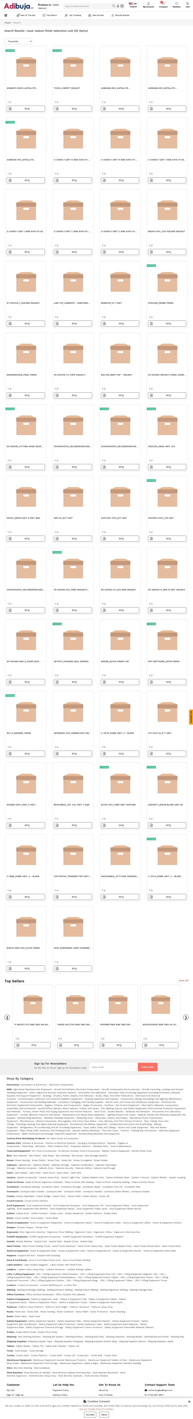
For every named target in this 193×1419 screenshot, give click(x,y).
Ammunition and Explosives (92, 1092)
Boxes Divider (101, 1160)
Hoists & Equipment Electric (127, 1251)
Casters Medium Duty (93, 1177)
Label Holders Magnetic (36, 1265)
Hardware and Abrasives (137, 1111)
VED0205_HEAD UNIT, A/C (161, 446)
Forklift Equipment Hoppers (109, 1236)
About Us (103, 1390)
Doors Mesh (52, 1218)
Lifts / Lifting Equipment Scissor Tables (98, 1277)
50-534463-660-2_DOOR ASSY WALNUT (23, 662)
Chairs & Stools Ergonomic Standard (44, 1182)
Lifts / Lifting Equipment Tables (116, 1280)
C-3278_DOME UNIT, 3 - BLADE (117, 733)
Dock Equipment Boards (38, 1205)
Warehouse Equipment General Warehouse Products (59, 1360)
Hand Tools (100, 1111)
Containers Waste (91, 1187)
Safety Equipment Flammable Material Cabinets (129, 1327)
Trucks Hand (22, 1355)
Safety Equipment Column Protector (84, 1327)
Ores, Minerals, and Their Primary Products (120, 1121)
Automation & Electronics (34, 1084)
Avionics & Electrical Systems (60, 1143)
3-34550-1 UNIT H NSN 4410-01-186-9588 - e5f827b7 (71, 160)
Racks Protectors (99, 1311)
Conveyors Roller (72, 1191)
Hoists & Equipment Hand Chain (159, 1251)
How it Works (106, 1395)
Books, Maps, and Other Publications (114, 1095)
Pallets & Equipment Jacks (44, 1299)
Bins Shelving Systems (29, 1336)
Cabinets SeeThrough (104, 1168)
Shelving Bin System (53, 1336)
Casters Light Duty (70, 1177)
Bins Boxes (77, 1155)
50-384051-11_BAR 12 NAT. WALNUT (166, 589)
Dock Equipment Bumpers (66, 1205)
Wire (9, 1368)
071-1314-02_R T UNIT (160, 733)
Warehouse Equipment (19, 1360)
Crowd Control (15, 1201)
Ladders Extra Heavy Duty (30, 1269)
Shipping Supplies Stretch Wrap (101, 1341)
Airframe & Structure (32, 1143)
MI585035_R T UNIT (111, 303)
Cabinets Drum (46, 1168)
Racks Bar (20, 1311)
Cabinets (11, 1165)
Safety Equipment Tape (89, 1324)
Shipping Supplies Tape (40, 1341)
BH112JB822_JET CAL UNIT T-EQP (71, 804)
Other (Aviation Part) (58, 1146)
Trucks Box (82, 1355)
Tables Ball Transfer (55, 1346)
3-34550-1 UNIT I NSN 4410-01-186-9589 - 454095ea (167, 160)
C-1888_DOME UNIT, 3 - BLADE (23, 876)
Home (8, 22)
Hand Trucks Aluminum (64, 1246)
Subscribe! (147, 1067)
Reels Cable (21, 1316)
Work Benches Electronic (105, 1372)
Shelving (11, 1336)
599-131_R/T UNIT (63, 518)
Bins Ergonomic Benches (32, 1232)
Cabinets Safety (83, 1168)
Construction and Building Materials (38, 1102)
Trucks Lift (69, 1355)
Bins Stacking (63, 1155)
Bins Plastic (35, 1155)
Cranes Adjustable (25, 1196)
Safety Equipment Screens (125, 1321)
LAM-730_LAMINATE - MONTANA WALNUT (71, 304)
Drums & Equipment (17, 1222)
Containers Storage (71, 1187)
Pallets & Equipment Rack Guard (105, 1302)
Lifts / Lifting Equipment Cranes (136, 1277)
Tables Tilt (37, 1346)
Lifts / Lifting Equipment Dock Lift (97, 1274)
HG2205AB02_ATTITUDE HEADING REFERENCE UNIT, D (119, 877)
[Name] (114, 6)
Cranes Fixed (74, 1196)
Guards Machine (24, 1241)
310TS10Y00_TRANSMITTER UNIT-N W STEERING (72, 877)
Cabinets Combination (82, 1165)
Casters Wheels (159, 1177)
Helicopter (40, 1146)
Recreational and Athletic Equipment (88, 1124)
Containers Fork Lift (112, 1187)
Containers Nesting (30, 1187)
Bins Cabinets (20, 1155)
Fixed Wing (27, 1146)
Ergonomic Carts (83, 1232)
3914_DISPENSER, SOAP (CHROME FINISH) (71, 949)
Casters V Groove (140, 1177)
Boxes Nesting (22, 1160)
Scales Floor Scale (47, 1332)
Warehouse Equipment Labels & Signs (79, 1363)
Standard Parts (100, 1146)
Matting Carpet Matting (86, 1290)
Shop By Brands (122, 15)
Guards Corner (71, 1241)
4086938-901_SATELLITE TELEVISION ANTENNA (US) (21, 160)
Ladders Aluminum (55, 1269)
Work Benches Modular (96, 1376)
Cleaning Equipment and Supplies (101, 1099)
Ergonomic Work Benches (127, 1232)
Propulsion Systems (81, 1146)
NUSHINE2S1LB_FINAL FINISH (22, 375)
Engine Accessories (92, 1105)
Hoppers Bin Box (26, 1255)
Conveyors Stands (140, 1191)
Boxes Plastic (39, 1160)
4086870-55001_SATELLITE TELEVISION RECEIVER (21, 89)
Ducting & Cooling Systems (91, 1143)
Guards (10, 1241)
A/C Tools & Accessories (44, 1151)
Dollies (10, 1213)
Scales (10, 1332)
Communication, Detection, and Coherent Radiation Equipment (50, 1099)
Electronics (13, 1084)
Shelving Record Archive (156, 1336)
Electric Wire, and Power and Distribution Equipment (132, 1102)
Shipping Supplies (16, 1341)
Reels (10, 1316)
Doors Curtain (22, 1218)
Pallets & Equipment (18, 1299)
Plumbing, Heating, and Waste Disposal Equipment (42, 1124)
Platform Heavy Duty (102, 1307)
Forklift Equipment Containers (78, 1236)
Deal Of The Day (28, 15)
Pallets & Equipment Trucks (73, 1302)
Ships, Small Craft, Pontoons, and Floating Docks (45, 1130)
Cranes (10, 1196)
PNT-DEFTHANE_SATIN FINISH (163, 661)
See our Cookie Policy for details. (96, 1409)
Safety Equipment (17, 1321)
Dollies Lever (56, 1213)
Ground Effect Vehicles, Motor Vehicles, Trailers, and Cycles (68, 1108)
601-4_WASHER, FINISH (19, 733)
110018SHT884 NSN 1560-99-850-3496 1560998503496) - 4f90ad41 (115, 1025)
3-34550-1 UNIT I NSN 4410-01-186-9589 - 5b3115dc (26, 232)
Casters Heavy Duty (49, 1177)
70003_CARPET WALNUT (67, 88)
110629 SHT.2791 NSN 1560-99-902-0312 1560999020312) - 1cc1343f (73, 1025)
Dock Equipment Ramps (62, 1208)
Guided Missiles (115, 1111)
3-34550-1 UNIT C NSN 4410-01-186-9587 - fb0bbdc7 (71, 232)
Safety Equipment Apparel (41, 1321)
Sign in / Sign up (15, 1395)
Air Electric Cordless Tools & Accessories (79, 1151)
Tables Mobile (23, 1346)
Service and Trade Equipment (133, 1127)
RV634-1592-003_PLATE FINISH (23, 948)
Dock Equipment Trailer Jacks (92, 1208)
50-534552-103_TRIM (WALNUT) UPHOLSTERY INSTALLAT (70, 590)
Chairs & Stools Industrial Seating (113, 1182)
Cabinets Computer (26, 1168)
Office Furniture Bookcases (40, 1294)
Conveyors (12, 1191)
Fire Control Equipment (127, 1105)
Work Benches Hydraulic (70, 1376)
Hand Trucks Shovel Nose (147, 1246)
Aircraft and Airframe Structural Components (77, 1089)
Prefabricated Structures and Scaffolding (130, 1124)
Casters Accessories (27, 1177)
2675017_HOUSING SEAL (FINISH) (71, 661)
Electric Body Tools (142, 1151)
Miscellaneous (27, 1121)
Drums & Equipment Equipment (46, 1222)
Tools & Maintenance (120, 1146)
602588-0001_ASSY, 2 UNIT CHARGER (21, 805)
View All (183, 980)
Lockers (11, 1285)
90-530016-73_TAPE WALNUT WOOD (69, 376)
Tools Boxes (21, 1350)
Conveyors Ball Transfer (32, 1191)
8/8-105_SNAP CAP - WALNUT (116, 375)
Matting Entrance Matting (60, 1290)
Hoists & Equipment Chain (43, 1251)
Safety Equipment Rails (69, 1321)
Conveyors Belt (54, 1191)
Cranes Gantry (90, 1196)
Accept (90, 1414)
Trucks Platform (39, 1355)
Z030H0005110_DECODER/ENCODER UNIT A (120, 447)
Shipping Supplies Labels (160, 1341)
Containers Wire (132, 1187)
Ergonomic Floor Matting (60, 1232)
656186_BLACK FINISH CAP (115, 661)
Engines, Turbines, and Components (63, 1105)
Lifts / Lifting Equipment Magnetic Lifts (137, 1274)
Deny (104, 1414)
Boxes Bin (66, 1160)
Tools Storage (36, 1350)
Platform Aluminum (79, 1307)
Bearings (47, 1095)
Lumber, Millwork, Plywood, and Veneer (40, 1114)
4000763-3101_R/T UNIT (114, 518)
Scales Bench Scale (26, 1332)
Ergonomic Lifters (103, 1232)
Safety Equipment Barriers (96, 1321)
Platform (12, 1307)
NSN (9, 1089)
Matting (11, 1290)
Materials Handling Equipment (59, 1118)
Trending (10, 51)
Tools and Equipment (18, 1151)
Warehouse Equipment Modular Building (120, 1363)
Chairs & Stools (15, 1182)
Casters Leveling (177, 1177)
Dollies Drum (22, 1213)
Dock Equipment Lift (92, 1205)
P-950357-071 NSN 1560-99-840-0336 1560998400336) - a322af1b (32, 1025)
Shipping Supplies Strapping (68, 1341)
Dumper (11, 1227)
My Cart (11, 1390)
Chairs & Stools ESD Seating (79, 1182)
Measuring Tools (85, 1118)
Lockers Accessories (27, 1285)
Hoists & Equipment (17, 1251)
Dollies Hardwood (74, 1213)
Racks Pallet (82, 1311)
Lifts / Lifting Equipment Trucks (151, 1280)
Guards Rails (86, 1241)
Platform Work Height (56, 1307)
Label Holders (14, 1265)
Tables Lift (73, 1346)
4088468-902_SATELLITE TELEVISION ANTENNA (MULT (116, 89)
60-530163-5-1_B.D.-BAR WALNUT (118, 589)
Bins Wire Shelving (23, 1368)
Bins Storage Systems (96, 1155)
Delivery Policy (60, 1395)
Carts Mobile (20, 1173)
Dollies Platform (93, 1213)
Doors (10, 1218)
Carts (10, 1173)
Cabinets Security (64, 1168)
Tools (10, 1350)
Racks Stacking (117, 1311)
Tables (10, 1346)
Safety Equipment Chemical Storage (44, 1327)
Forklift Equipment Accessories (45, 1236)
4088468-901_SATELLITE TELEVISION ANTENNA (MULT (163, 89)
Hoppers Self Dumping (48, 1255)
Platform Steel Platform (30, 1307)
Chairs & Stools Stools (143, 1182)
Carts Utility (63, 1173)
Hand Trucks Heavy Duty (90, 1246)
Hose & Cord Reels (17, 1260)
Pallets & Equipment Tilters (43, 1302)
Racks (10, 1311)
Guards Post (40, 1241)
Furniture (108, 1105)
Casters (11, 1177)
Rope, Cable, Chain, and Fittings (99, 1127)
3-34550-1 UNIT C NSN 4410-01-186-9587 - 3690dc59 (118, 232)
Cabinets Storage (60, 1165)
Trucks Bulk (96, 1355)
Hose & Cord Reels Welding (76, 1260)
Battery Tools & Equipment (116, 1151)
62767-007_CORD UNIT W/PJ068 (118, 804)
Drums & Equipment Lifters (136, 1222)
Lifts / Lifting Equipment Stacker (47, 1280)
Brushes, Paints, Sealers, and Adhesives (73, 1095)
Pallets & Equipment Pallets (103, 1299)
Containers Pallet (50, 1187)
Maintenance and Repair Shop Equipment (83, 1114)
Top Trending (75, 15)
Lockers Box (70, 1285)
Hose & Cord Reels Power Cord (44, 1260)
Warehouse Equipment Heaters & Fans (107, 1360)
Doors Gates (37, 1218)
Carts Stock (49, 1173)
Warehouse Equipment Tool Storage (39, 1363)
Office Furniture (15, 1294)
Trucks (10, 1355)
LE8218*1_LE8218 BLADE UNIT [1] (165, 804)
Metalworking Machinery (29, 1118)
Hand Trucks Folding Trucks (36, 1246)
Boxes (10, 1160)
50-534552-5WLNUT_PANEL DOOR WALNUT (166, 376)
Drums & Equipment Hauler (78, 1222)
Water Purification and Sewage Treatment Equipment (49, 1133)
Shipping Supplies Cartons (132, 1341)
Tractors (124, 1130)
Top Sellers (51, 15)
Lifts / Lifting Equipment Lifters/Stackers (57, 1274)
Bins (9, 1155)
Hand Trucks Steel (171, 1246)
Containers (13, 1187)
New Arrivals (98, 15)
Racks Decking (47, 1311)
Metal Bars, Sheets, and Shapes (111, 1118)
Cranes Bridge (43, 1196)
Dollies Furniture (39, 1213)
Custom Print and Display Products (26, 1138)
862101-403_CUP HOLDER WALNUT (166, 231)
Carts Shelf (35, 1173)
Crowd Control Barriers (36, 1201)
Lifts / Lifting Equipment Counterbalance (54, 1277)
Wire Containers (42, 1368)
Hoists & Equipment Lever (72, 1251)
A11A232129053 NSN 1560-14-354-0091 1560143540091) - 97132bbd (160, 1025)
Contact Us (191, 717)
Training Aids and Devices (144, 1130)
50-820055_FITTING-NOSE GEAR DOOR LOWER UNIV (24, 447)
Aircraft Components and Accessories (121, 1089)
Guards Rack (55, 1241)
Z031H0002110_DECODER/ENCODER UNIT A (72, 447)
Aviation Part (14, 1143)
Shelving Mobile (134, 1336)
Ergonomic (12, 1232)
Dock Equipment (16, 1205)
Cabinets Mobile (41, 1165)
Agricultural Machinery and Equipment (32, 1089)
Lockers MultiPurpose (51, 1285)
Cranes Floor (58, 1196)
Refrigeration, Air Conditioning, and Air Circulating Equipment (50, 1127)
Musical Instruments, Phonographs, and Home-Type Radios (66, 1121)
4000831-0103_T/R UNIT (161, 518)
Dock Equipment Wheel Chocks (125, 1208)
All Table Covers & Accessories (62, 1138)
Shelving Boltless (74, 1336)
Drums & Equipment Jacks (107, 1222)
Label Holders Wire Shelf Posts (66, 1265)
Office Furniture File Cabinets (70, 1294)
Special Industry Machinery (86, 1130)
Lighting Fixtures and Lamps (121, 1114)
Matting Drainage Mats (141, 1290)
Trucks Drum (110, 1355)
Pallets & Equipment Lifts (73, 1299)
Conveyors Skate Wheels (116, 1191)
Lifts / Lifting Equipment (20, 1274)
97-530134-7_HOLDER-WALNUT (23, 303)
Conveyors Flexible (92, 1191)
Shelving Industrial (115, 1336)
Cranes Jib (104, 1196)
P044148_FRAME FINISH (160, 303)
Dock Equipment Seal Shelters (32, 1208)
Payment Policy (60, 1390)
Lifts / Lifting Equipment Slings (82, 1280)
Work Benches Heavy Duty (42, 1376)
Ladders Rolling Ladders (79, 1269)
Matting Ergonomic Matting (114, 1290)
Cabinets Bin (24, 1165)
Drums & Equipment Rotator (167, 1222)
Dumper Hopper (25, 1227)
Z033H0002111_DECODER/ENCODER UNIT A (25, 590)
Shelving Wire (177, 1336)
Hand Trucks (13, 1246)
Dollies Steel (110, 1213)
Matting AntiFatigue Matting (31, 1290)
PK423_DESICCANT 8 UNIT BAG (23, 518)
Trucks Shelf (55, 1355)
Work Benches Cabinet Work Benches (71, 1372)
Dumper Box (41, 1227)
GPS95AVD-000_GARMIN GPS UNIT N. (72, 734)
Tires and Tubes (110, 1130)
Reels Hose (34, 1316)
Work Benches (14, 1372)
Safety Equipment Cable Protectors (57, 1324)
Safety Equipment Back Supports (121, 1324)
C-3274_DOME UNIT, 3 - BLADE (164, 876)
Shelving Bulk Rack (94, 1336)
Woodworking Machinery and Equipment (99, 1133)
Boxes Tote (53, 1160)
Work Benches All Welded (37, 1372)
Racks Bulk (32, 1311)
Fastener (111, 1143)
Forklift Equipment (17, 1236)
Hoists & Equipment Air (99, 1251)
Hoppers (11, 1255)
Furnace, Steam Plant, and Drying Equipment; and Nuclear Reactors (57, 1111)
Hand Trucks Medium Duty (118, 1246)
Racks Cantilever (65, 1311)
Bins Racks (48, 1155)
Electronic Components (61, 1084)
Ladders (11, 1269)
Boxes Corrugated (83, 1160)
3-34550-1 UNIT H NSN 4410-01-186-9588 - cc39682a (118, 160)
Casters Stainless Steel (117, 1177)
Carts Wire (76, 1173)
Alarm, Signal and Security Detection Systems (52, 1092)
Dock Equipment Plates (117, 1205)
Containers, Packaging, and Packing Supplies (80, 1102)
